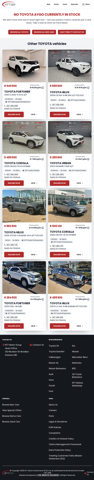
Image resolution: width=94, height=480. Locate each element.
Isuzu (51, 379)
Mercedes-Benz (80, 357)
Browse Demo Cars (11, 416)
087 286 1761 (12, 244)
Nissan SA (53, 363)
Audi (51, 374)
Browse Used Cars (11, 421)
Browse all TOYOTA (19, 32)
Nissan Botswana (57, 368)
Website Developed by (39, 475)
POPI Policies (55, 427)
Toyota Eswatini (56, 351)
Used (65, 4)
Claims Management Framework (65, 444)
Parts (51, 416)
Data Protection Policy (60, 450)
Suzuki (52, 385)
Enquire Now (14, 114)
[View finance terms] (42, 87)
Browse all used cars (44, 32)
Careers (53, 410)
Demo (56, 4)
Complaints (54, 433)
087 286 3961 (12, 105)
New (48, 4)
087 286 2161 (12, 317)
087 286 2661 (58, 104)
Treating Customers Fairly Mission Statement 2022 (65, 457)
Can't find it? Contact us (72, 32)
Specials (74, 4)
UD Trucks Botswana (77, 376)
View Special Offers (11, 410)
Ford (51, 391)
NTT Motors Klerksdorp (77, 384)
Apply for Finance (12, 108)
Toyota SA (54, 345)
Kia (73, 345)
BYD (74, 368)
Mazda (75, 351)
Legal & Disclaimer (58, 421)
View (33, 114)
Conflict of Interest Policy (61, 438)
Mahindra (77, 363)
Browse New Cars (10, 404)
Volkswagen (55, 357)
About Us (53, 404)
